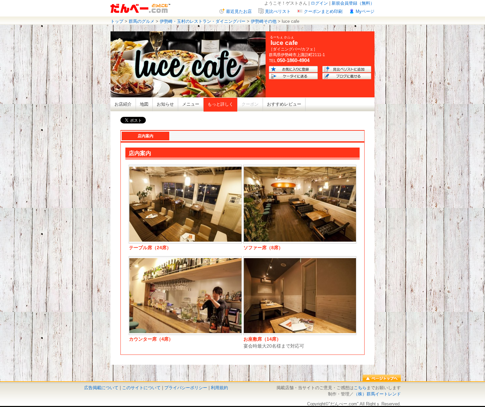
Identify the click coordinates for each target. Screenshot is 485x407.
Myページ (365, 11)
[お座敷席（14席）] (300, 331)
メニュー (190, 104)
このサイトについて (141, 387)
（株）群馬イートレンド (377, 393)
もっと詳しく (220, 104)
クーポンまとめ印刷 (323, 11)
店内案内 (145, 136)
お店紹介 (123, 104)
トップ (117, 21)
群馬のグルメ (141, 21)
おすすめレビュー (284, 104)
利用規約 (219, 387)
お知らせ (165, 104)
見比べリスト (278, 11)
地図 (144, 104)
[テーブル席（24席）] (185, 240)
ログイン (319, 3)
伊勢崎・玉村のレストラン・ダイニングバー (202, 21)
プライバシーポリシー (185, 387)
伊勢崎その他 (263, 21)
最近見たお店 (239, 11)
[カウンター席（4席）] (185, 331)
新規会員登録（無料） (353, 3)
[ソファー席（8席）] (300, 240)
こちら (360, 387)
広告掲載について (101, 387)
